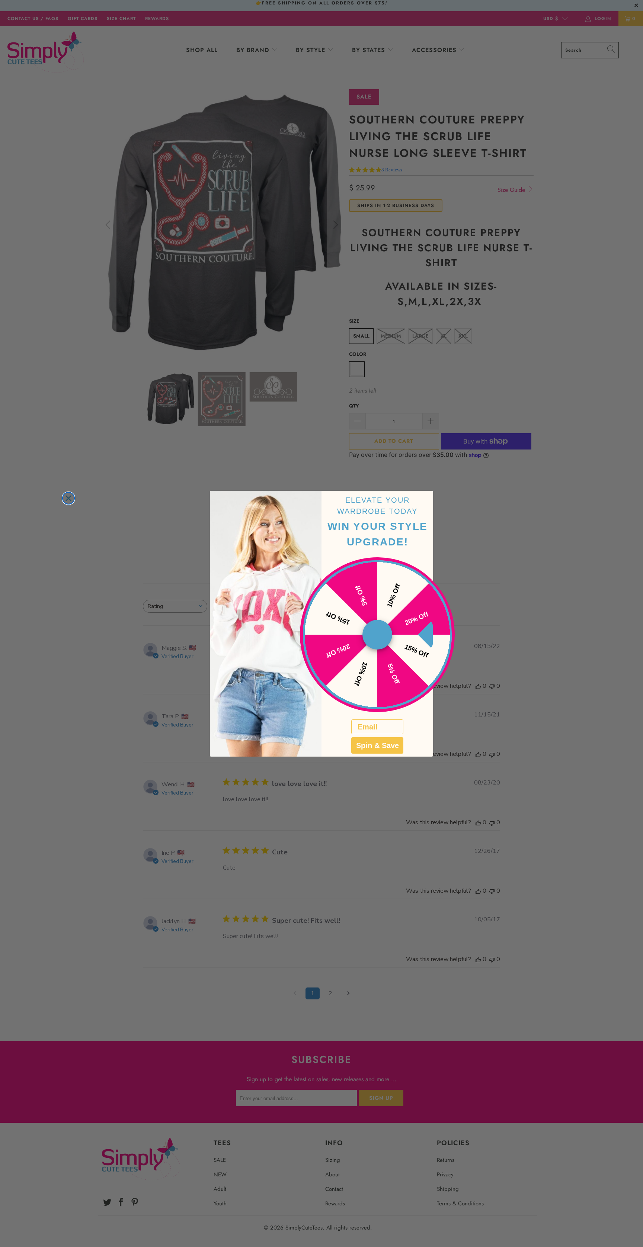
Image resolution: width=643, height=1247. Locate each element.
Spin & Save (377, 745)
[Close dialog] (68, 498)
